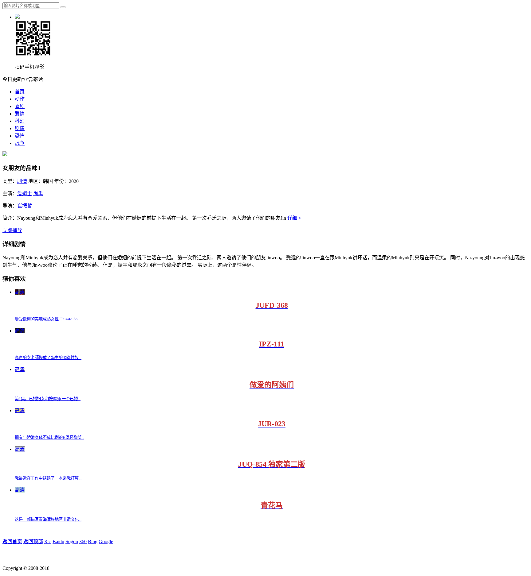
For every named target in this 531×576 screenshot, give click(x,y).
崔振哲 (24, 205)
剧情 (20, 128)
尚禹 (38, 193)
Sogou (71, 541)
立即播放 (12, 230)
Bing (92, 541)
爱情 (20, 113)
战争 (20, 143)
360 (83, 541)
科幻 (20, 121)
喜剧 (20, 106)
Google (106, 541)
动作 (20, 99)
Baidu (58, 541)
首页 (20, 91)
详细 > (294, 218)
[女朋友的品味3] (4, 154)
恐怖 (20, 135)
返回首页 (12, 541)
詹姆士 (24, 193)
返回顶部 (33, 541)
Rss (47, 541)
